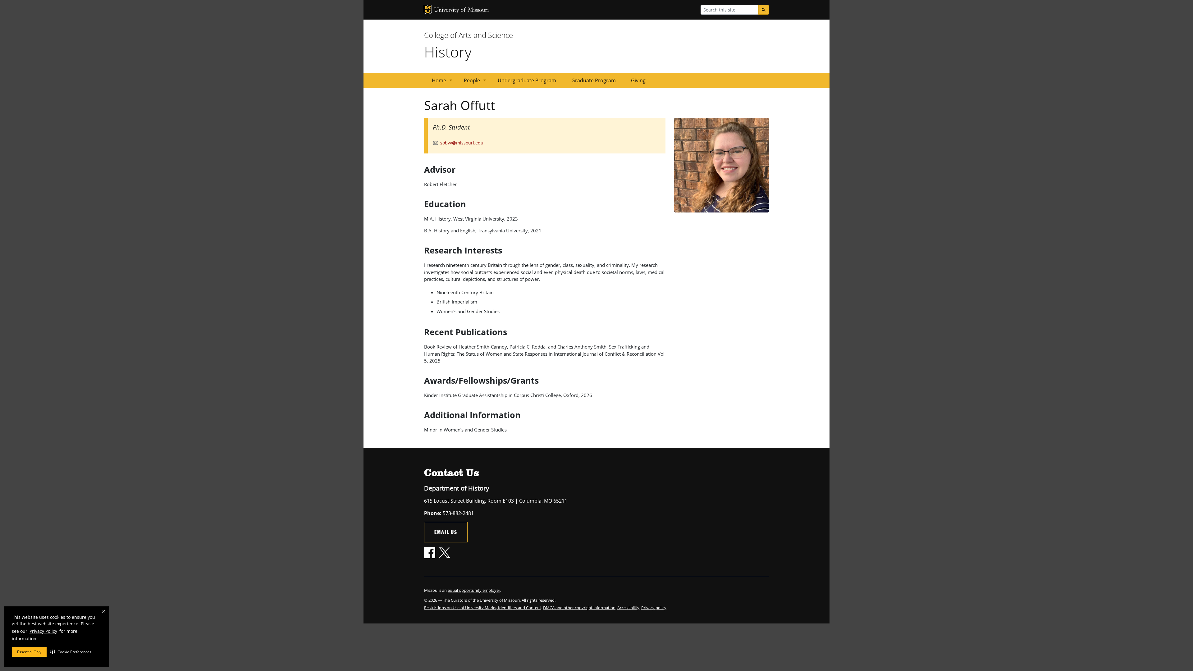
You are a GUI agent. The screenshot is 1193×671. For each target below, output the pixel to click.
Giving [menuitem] (638, 80)
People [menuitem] (468, 82)
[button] (71, 652)
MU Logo (428, 9)
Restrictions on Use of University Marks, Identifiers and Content (482, 607)
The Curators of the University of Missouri (481, 600)
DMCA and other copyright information (579, 607)
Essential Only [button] (29, 652)
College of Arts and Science (468, 35)
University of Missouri (461, 10)
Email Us (445, 532)
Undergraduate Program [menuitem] (527, 80)
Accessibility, (628, 607)
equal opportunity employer (474, 590)
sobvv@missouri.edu (461, 143)
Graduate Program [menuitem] (593, 80)
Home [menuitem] (435, 82)
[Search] (763, 10)
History (448, 52)
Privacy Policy (43, 631)
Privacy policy (653, 607)
